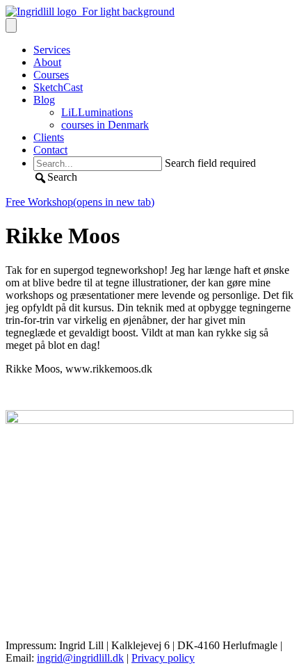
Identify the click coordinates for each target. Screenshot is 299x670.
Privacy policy (163, 658)
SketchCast (58, 87)
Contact (50, 150)
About (47, 62)
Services (51, 50)
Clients (48, 137)
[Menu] (11, 25)
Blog (44, 100)
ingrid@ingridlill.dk (80, 658)
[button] (55, 177)
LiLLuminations (97, 112)
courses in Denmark (105, 125)
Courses (51, 75)
